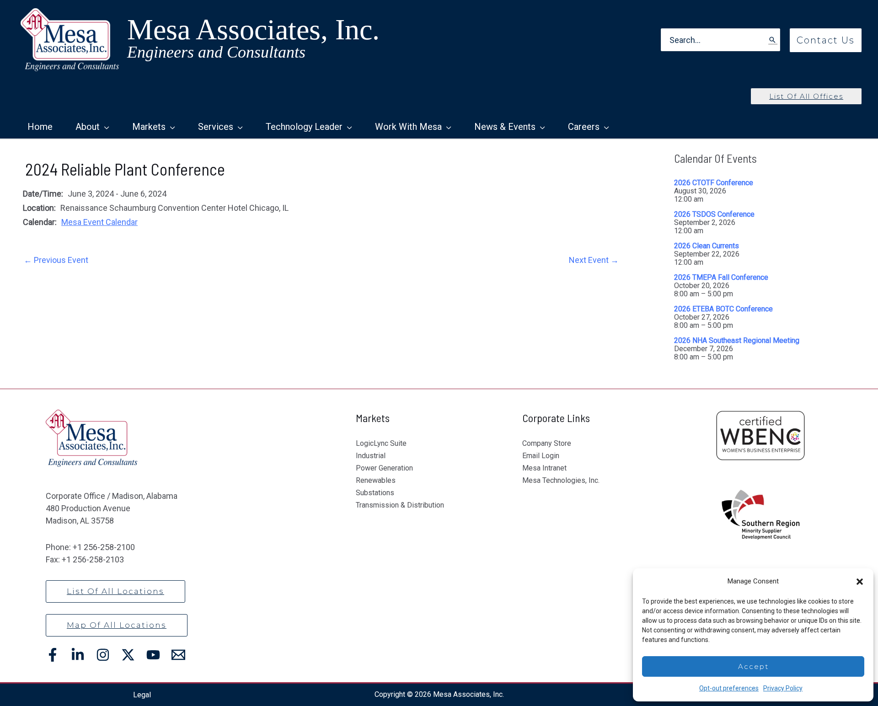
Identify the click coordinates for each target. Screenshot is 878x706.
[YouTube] (153, 655)
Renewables (376, 480)
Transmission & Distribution (400, 505)
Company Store (546, 443)
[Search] (772, 40)
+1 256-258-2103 (93, 559)
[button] (859, 581)
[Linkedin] (78, 655)
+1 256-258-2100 (104, 547)
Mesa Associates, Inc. (253, 29)
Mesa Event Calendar (99, 222)
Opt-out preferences (729, 688)
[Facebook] (52, 655)
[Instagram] (103, 655)
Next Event (594, 260)
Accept (753, 666)
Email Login (540, 455)
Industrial (370, 455)
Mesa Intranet (544, 468)
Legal (142, 694)
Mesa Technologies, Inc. (561, 480)
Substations (375, 492)
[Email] (178, 655)
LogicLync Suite (381, 443)
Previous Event (56, 260)
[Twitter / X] (128, 655)
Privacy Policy (783, 688)
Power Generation (384, 468)
